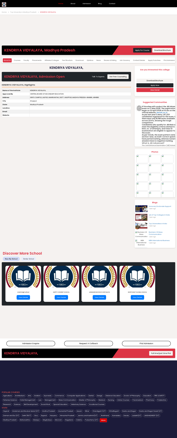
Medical (102, 400)
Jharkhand (105, 415)
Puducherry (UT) (91, 420)
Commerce (59, 396)
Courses (17, 60)
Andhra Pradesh (48, 411)
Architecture (20, 396)
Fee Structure (67, 60)
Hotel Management (27, 400)
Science (17, 404)
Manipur (36, 420)
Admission (87, 4)
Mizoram (58, 420)
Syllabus (90, 60)
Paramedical (138, 400)
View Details (23, 297)
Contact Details (139, 60)
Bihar (87, 411)
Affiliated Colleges (52, 60)
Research (7, 404)
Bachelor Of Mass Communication (156, 233)
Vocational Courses (97, 404)
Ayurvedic (48, 396)
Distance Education (113, 396)
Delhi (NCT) (26, 415)
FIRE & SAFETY (159, 396)
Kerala (126, 415)
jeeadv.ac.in (162, 112)
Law (40, 400)
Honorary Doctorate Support (160, 206)
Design (99, 396)
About (73, 4)
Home (60, 4)
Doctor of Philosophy (132, 396)
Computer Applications (76, 396)
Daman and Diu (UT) (11, 415)
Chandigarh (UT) (99, 411)
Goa (36, 415)
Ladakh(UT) (136, 415)
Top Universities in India (158, 223)
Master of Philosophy (87, 400)
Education (147, 396)
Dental (91, 396)
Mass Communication (67, 400)
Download (80, 60)
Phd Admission (146, 343)
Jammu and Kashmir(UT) (87, 415)
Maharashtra (25, 420)
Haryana (53, 415)
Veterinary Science (78, 404)
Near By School (11, 259)
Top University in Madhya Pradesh (23, 12)
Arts (29, 396)
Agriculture (7, 396)
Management (50, 400)
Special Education (60, 404)
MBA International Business (159, 240)
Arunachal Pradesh (65, 411)
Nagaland (69, 420)
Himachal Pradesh (67, 415)
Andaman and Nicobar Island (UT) (25, 411)
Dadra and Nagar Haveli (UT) (150, 411)
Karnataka (116, 415)
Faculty (26, 60)
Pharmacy (150, 400)
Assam (79, 411)
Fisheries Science (10, 400)
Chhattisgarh (114, 411)
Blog (100, 4)
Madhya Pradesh (10, 420)
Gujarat (6, 411)
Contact (112, 4)
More (103, 420)
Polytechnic (161, 400)
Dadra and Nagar (129, 411)
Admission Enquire (30, 343)
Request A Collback (88, 343)
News (98, 60)
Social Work (45, 404)
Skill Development (31, 404)
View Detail (154, 90)
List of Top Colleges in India (159, 215)
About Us (7, 60)
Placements (37, 60)
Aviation (37, 396)
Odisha (79, 420)
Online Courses (123, 400)
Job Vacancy (125, 60)
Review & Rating (110, 60)
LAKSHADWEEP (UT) (151, 415)
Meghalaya (47, 420)
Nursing (111, 400)
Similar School (28, 259)
